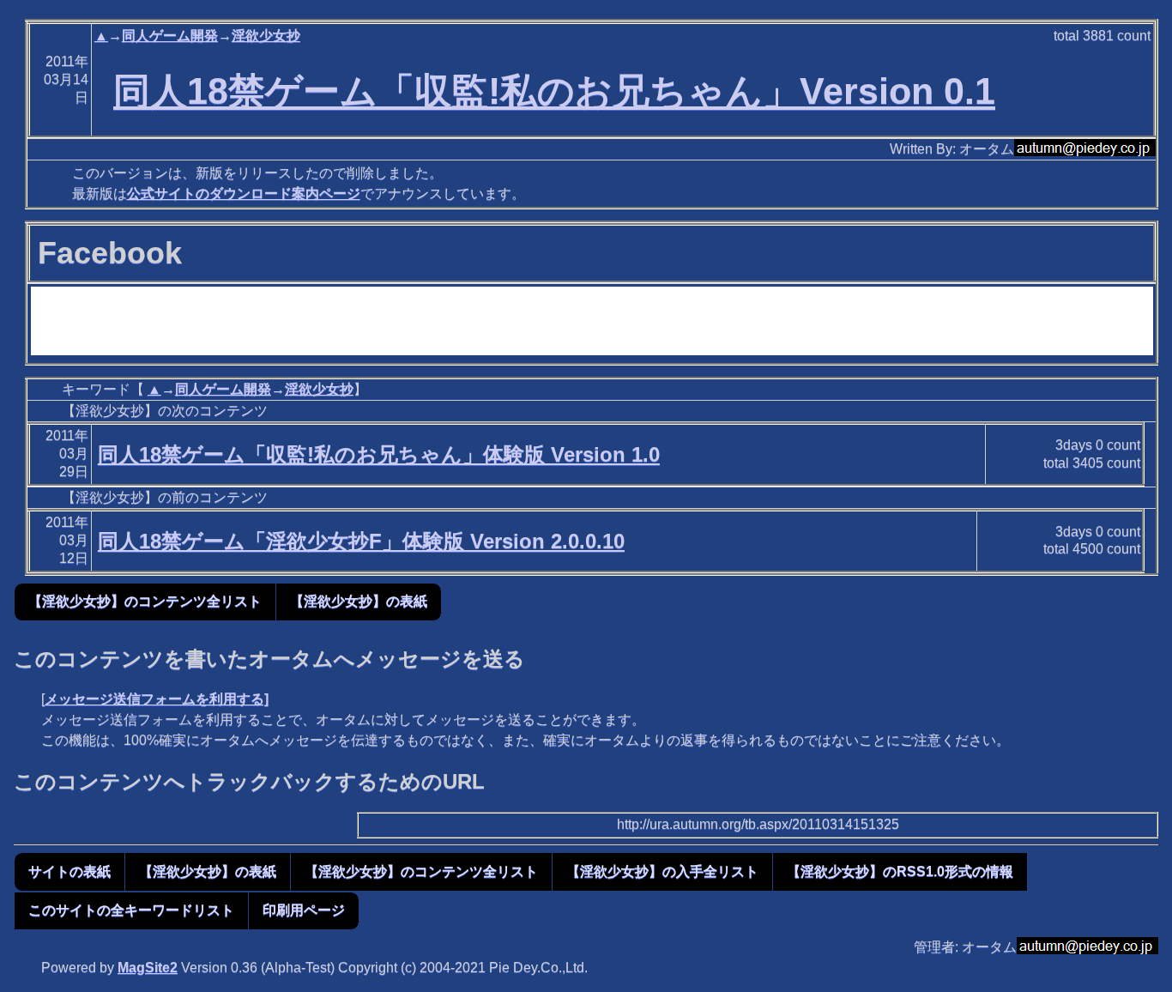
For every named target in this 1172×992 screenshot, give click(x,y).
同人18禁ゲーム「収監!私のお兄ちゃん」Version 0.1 (554, 91)
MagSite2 (148, 967)
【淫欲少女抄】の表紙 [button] (358, 601)
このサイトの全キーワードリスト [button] (131, 910)
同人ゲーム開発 (170, 35)
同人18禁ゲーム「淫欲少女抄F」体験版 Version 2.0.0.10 (361, 541)
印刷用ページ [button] (304, 910)
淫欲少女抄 (266, 35)
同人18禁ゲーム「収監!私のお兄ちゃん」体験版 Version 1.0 (379, 454)
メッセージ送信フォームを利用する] (157, 699)
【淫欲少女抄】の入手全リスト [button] (662, 871)
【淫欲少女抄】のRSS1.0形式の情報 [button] (900, 871)
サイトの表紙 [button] (69, 871)
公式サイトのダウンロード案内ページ (243, 193)
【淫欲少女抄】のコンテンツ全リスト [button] (145, 601)
